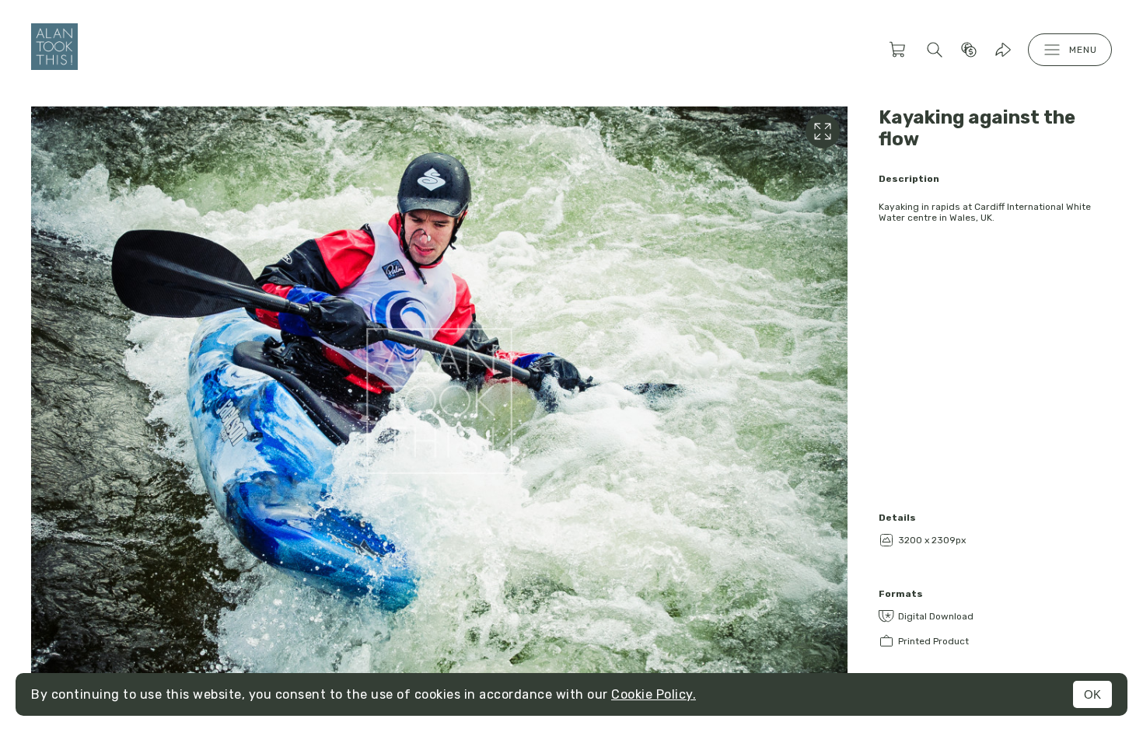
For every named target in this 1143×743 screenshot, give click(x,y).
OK (1092, 694)
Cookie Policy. (653, 694)
